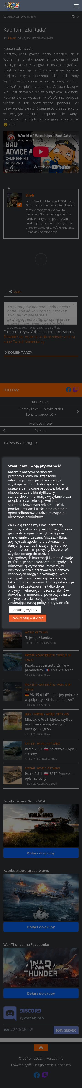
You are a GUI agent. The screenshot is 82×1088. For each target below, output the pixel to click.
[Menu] (76, 5)
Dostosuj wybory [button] (24, 610)
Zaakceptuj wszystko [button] (27, 618)
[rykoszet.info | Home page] (16, 6)
